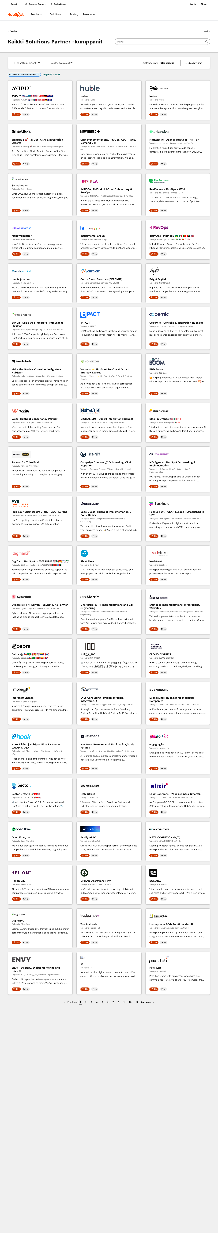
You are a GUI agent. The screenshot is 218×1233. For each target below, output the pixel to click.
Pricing (74, 14)
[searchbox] (162, 41)
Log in (193, 4)
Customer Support (37, 4)
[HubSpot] (16, 14)
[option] (26, 63)
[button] (206, 31)
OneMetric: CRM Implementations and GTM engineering (107, 606)
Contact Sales (60, 4)
